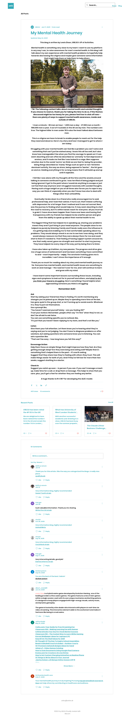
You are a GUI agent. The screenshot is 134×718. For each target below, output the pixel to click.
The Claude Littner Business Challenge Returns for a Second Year (96, 427)
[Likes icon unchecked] (36, 480)
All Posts (25, 13)
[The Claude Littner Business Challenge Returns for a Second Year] (99, 414)
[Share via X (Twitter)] (36, 385)
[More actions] (102, 27)
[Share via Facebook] (32, 385)
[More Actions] (102, 467)
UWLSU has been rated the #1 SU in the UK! (33, 411)
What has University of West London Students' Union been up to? (65, 411)
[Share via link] (46, 385)
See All (110, 402)
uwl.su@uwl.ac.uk (67, 700)
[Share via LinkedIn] (41, 385)
